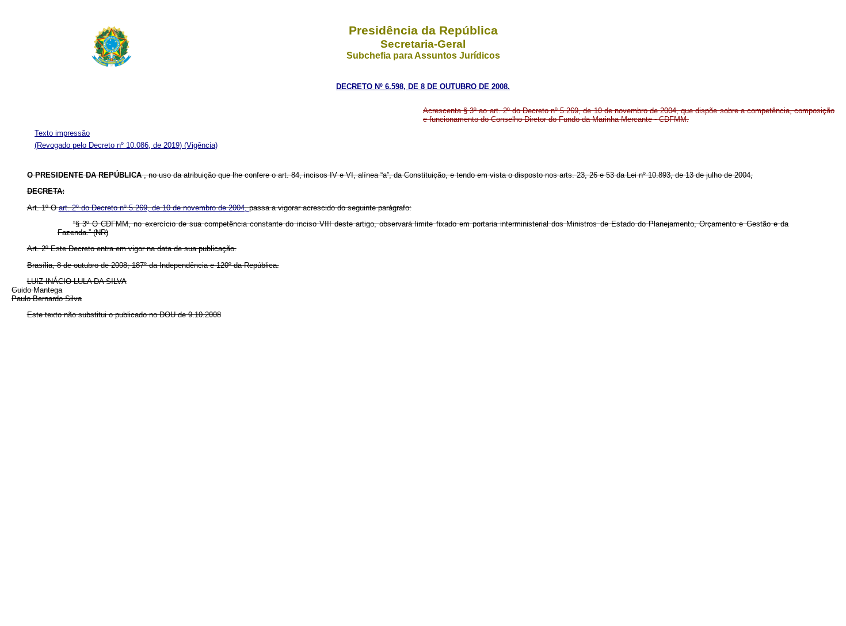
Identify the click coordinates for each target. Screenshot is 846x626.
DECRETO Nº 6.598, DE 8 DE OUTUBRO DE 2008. (423, 86)
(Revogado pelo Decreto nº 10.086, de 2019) (109, 145)
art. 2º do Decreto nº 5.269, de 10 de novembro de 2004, (154, 207)
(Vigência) (201, 145)
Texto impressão (62, 133)
